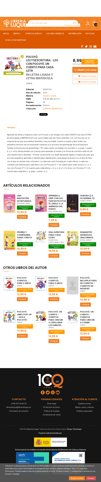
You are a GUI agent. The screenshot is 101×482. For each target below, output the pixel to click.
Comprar (22, 217)
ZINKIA (29, 83)
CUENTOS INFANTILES (52, 108)
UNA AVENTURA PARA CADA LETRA (56, 235)
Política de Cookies (51, 411)
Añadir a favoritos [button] (88, 76)
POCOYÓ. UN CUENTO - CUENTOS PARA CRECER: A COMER (87, 317)
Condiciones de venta (51, 415)
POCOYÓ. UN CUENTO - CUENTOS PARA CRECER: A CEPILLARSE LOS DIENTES (56, 318)
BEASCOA (47, 89)
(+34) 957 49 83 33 (19, 404)
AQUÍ (78, 469)
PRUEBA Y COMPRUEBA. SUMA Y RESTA (24, 235)
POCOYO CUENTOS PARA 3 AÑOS (55, 280)
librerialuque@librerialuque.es (18, 407)
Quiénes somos (84, 404)
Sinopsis (11, 127)
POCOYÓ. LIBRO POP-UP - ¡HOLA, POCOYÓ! (24, 315)
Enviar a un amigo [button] (88, 82)
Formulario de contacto (18, 411)
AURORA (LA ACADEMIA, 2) (87, 197)
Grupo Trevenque (74, 429)
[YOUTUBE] (95, 46)
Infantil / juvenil (49, 96)
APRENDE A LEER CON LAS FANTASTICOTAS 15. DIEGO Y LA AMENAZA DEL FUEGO (57, 202)
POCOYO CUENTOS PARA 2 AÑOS (24, 280)
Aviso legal (51, 404)
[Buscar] (74, 23)
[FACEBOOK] (82, 46)
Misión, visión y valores (84, 407)
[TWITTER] (86, 46)
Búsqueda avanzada (71, 25)
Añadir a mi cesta (86, 69)
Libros (16, 33)
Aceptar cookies (77, 478)
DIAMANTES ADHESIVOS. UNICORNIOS (86, 235)
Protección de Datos (51, 407)
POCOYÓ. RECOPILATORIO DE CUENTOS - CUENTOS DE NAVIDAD (88, 283)
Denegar (91, 478)
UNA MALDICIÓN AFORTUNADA (24, 198)
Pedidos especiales (84, 411)
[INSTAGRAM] (91, 46)
